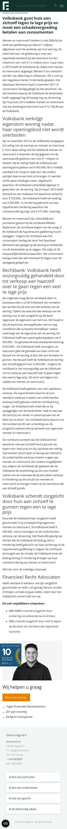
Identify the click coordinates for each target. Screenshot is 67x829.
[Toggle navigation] (62, 6)
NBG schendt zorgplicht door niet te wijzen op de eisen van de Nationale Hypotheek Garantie (35, 626)
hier (9, 569)
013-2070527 (16, 759)
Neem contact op (15, 697)
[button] (56, 6)
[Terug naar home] (5, 6)
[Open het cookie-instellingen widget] (5, 823)
